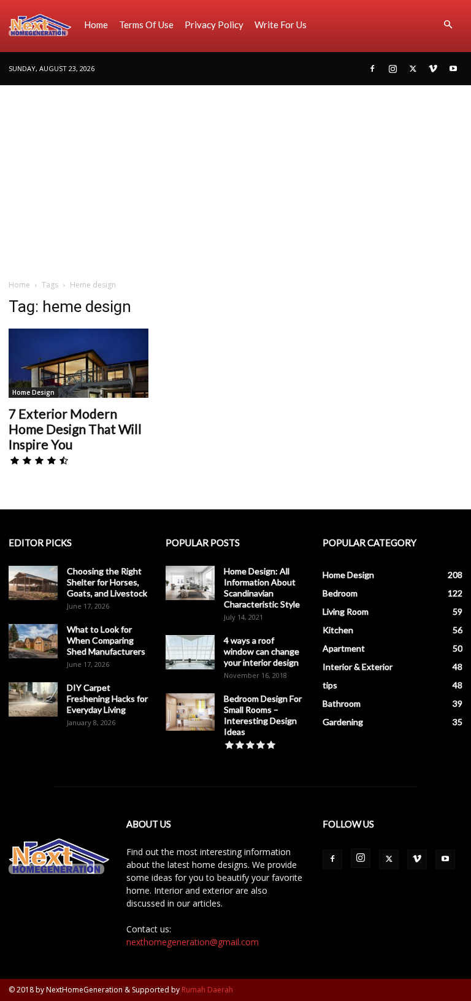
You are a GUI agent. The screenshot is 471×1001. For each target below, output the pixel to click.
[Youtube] (453, 68)
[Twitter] (413, 68)
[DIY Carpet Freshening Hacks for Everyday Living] (33, 699)
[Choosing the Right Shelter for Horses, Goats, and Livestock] (33, 583)
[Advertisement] (235, 177)
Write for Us (281, 24)
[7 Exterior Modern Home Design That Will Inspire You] (78, 363)
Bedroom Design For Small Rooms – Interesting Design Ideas (263, 715)
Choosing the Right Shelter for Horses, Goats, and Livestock (107, 582)
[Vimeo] (433, 68)
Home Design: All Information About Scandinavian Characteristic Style (262, 587)
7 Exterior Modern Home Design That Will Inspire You (75, 429)
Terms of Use (146, 24)
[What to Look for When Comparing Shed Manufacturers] (33, 641)
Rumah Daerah (207, 989)
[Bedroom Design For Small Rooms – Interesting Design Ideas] (190, 712)
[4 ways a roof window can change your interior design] (190, 652)
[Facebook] (372, 68)
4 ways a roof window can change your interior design (261, 651)
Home (96, 24)
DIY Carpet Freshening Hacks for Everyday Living (107, 698)
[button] (447, 25)
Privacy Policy (214, 24)
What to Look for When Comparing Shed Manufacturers (106, 640)
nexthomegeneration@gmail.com (192, 942)
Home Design (33, 392)
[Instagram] (392, 68)
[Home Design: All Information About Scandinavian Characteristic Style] (190, 583)
